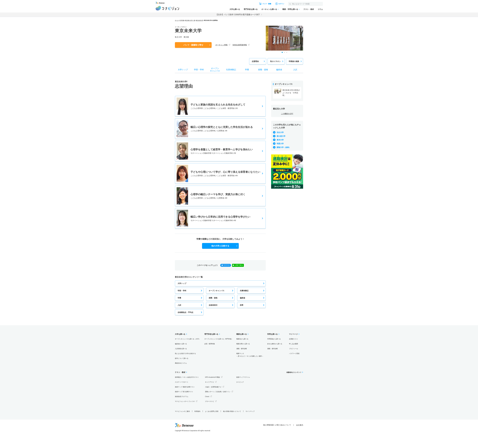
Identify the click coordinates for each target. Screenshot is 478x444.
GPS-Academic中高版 (212, 377)
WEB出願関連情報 (240, 45)
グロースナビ (209, 401)
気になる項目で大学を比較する (185, 353)
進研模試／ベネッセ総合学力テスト (187, 377)
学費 (179, 298)
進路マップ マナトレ (243, 377)
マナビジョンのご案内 (182, 411)
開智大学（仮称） (284, 147)
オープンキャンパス (216, 291)
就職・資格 (213, 298)
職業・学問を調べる (290, 9)
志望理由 (255, 61)
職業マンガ (249, 355)
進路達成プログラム (181, 396)
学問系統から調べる (274, 339)
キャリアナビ (209, 382)
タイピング (240, 382)
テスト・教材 (308, 9)
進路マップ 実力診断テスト (184, 392)
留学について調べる (181, 358)
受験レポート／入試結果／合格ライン (217, 392)
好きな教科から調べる (274, 344)
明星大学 (280, 143)
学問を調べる (272, 334)
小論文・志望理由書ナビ (213, 387)
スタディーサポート (181, 382)
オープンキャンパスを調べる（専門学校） (218, 339)
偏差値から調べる (181, 344)
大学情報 (181, 20)
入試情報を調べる (181, 349)
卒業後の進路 (294, 61)
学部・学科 (182, 291)
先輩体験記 (244, 291)
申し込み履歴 (293, 344)
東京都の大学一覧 (190, 20)
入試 (179, 305)
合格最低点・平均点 (185, 312)
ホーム (177, 20)
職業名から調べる (242, 339)
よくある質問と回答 (211, 411)
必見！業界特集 (209, 344)
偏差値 (242, 298)
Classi (207, 396)
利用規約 (197, 411)
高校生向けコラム (181, 363)
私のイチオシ (275, 61)
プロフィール (293, 349)
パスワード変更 (294, 353)
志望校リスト (293, 339)
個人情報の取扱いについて (232, 411)
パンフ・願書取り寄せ (193, 45)
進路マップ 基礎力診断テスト (185, 387)
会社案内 (299, 425)
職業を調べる (241, 334)
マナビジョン (167, 8)
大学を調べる (235, 9)
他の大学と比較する (220, 246)
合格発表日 (213, 305)
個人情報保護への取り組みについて (277, 425)
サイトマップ (250, 411)
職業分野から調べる (243, 344)
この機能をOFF (287, 114)
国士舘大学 (281, 136)
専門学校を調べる (251, 9)
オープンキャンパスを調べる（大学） (187, 339)
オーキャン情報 (221, 45)
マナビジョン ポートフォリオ (185, 401)
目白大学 (280, 132)
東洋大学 (280, 140)
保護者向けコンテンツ (293, 372)
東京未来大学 (199, 20)
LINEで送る (239, 265)
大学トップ (182, 283)
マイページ (293, 334)
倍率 (241, 305)
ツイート (227, 265)
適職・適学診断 (241, 349)
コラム (320, 9)
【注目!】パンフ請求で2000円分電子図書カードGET (238, 14)
